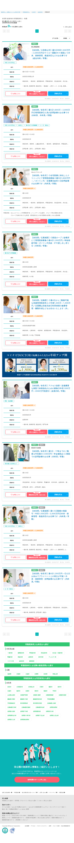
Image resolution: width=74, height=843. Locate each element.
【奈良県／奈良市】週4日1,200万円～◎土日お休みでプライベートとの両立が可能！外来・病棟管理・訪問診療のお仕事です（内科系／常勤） (50, 577)
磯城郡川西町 (11, 699)
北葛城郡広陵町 (26, 707)
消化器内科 (44, 653)
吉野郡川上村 (11, 719)
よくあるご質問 (24, 809)
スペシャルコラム (60, 815)
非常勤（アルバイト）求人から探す (26, 800)
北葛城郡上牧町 (51, 703)
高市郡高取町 (24, 703)
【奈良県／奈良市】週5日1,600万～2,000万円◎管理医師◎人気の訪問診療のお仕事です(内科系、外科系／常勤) (50, 112)
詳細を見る (58, 93)
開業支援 (61, 792)
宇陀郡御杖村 (11, 703)
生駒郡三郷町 (37, 695)
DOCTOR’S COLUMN (19, 815)
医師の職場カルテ (57, 817)
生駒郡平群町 (24, 695)
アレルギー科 (52, 657)
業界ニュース (6, 817)
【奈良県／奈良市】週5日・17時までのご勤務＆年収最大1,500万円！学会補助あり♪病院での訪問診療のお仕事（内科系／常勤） (50, 454)
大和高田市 (20, 687)
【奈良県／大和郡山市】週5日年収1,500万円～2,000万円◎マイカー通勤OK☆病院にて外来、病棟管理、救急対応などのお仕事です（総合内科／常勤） (50, 54)
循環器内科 (21, 653)
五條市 (9, 691)
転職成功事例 (13, 809)
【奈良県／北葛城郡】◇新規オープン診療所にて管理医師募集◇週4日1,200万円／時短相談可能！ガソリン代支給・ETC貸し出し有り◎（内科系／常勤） (50, 242)
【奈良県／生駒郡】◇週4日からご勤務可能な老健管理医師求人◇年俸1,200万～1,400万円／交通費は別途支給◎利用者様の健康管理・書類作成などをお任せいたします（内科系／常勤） (50, 304)
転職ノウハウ (6, 815)
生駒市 (27, 691)
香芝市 (36, 691)
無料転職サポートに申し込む (37, 780)
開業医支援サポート (18, 817)
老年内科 (40, 657)
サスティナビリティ (42, 825)
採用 (50, 825)
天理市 (41, 687)
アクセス (33, 825)
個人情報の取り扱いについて (29, 792)
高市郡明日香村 (37, 703)
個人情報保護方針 (65, 825)
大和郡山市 (31, 687)
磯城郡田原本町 (37, 699)
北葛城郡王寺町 (11, 707)
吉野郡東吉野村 (24, 719)
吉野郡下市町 (24, 711)
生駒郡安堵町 (62, 695)
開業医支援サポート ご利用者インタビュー (15, 819)
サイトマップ (52, 792)
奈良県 (34, 12)
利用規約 (16, 792)
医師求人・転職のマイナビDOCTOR (10, 12)
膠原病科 (31, 661)
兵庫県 (36, 674)
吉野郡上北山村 (54, 715)
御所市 (18, 691)
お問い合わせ (43, 792)
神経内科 (20, 657)
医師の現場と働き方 (47, 815)
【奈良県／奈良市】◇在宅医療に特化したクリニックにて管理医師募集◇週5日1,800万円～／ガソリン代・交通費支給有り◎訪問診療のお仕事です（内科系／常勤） (50, 179)
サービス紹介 (6, 807)
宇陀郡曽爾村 (51, 699)
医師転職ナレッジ (33, 815)
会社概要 (27, 825)
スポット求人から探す (45, 800)
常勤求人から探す (7, 800)
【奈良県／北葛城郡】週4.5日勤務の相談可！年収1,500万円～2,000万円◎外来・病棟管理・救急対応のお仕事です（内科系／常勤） (50, 515)
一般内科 (10, 653)
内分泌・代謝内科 (57, 653)
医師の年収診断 (31, 817)
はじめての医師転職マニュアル (38, 807)
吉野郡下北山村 (40, 715)
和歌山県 (55, 674)
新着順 (65, 38)
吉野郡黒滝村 (37, 711)
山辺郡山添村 (11, 695)
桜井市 (59, 687)
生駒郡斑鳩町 (50, 695)
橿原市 (50, 687)
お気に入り (16, 94)
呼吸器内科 (32, 653)
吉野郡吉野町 (53, 707)
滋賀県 (9, 674)
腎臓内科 (10, 657)
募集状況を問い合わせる (37, 495)
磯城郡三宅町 (24, 699)
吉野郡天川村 (50, 711)
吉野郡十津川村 (26, 715)
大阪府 (27, 674)
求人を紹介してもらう (37, 94)
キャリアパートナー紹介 (57, 807)
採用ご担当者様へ (6, 792)
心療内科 (30, 657)
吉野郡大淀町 (11, 711)
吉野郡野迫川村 (11, 715)
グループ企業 (56, 825)
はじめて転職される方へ (19, 807)
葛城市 (45, 691)
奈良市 (9, 687)
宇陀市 (54, 691)
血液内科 (40, 12)
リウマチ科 (10, 661)
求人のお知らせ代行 (44, 817)
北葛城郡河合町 (40, 707)
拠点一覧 (5, 809)
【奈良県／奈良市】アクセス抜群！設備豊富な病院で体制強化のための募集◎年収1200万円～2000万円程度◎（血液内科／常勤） (50, 388)
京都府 (18, 674)
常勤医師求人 (26, 12)
